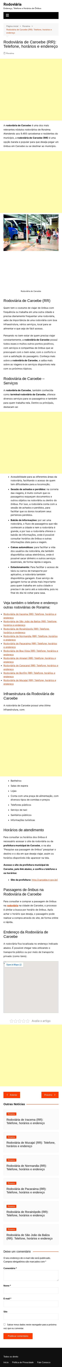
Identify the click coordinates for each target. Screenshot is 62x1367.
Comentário (10, 1268)
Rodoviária (12, 4)
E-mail (7, 1298)
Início (6, 1362)
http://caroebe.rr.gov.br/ (45, 879)
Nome (7, 1285)
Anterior (13, 1095)
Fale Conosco (43, 1362)
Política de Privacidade (23, 1362)
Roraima (10, 53)
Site (5, 1311)
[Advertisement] (31, 90)
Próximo (48, 1095)
